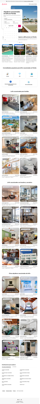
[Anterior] (17, 42)
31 (5, 39)
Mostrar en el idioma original (28, 1)
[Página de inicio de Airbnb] (4, 4)
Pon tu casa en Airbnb (33, 4)
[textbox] (7, 23)
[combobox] (12, 19)
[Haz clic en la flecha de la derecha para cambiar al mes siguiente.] (16, 25)
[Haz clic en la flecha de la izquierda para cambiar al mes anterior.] (5, 25)
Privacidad (17, 402)
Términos (21, 402)
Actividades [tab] (14, 366)
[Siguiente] (21, 42)
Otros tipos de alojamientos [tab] (6, 366)
